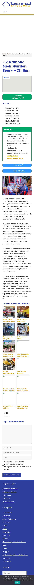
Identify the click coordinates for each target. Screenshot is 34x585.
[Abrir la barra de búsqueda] (31, 11)
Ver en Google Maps (15, 158)
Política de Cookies (9, 492)
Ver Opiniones (12, 156)
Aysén (4, 526)
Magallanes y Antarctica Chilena (14, 542)
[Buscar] (29, 573)
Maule (4, 545)
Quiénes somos (8, 502)
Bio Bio (4, 529)
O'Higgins (5, 552)
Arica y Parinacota (9, 519)
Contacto (6, 498)
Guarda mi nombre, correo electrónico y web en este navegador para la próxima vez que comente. (17, 465)
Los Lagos (6, 535)
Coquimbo (6, 532)
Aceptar (17, 582)
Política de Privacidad (10, 489)
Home (4, 54)
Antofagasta (7, 513)
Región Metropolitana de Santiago (15, 555)
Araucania (6, 516)
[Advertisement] (17, 33)
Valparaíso (6, 561)
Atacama (5, 522)
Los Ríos (5, 539)
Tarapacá (6, 558)
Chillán (6, 416)
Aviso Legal (6, 495)
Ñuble (8, 54)
